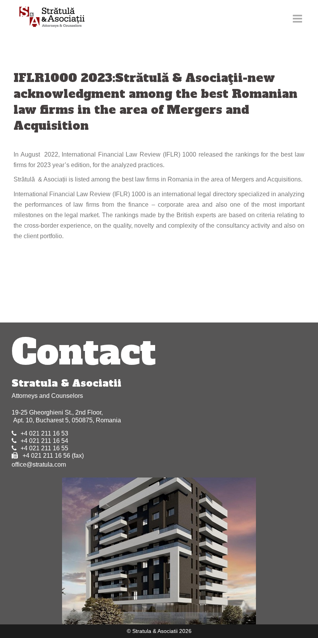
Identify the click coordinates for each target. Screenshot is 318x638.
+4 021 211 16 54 (44, 441)
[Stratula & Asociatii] (48, 17)
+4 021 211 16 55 (44, 448)
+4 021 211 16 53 (44, 433)
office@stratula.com (39, 464)
